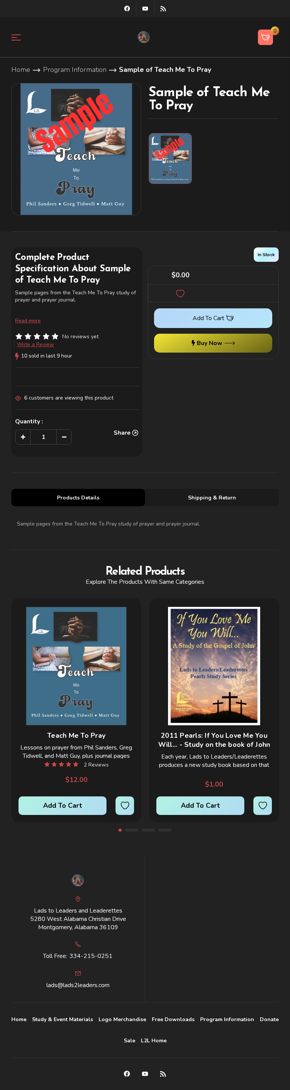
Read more (28, 320)
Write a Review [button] (35, 344)
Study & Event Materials (62, 1019)
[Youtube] (145, 8)
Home (18, 1019)
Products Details (78, 497)
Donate (269, 1019)
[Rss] (163, 8)
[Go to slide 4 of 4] (164, 830)
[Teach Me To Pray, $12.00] (76, 666)
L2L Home (154, 1040)
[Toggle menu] (20, 37)
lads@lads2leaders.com (78, 985)
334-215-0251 (91, 956)
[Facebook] (127, 8)
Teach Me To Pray (76, 735)
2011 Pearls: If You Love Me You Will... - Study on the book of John (214, 740)
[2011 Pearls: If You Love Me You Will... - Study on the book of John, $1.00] (214, 666)
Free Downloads (173, 1019)
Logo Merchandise (122, 1019)
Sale (129, 1040)
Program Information (227, 1019)
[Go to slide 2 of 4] (131, 830)
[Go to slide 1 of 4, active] (120, 830)
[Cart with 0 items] (265, 37)
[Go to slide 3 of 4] (148, 830)
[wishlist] (125, 805)
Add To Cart (62, 805)
